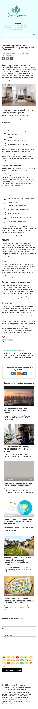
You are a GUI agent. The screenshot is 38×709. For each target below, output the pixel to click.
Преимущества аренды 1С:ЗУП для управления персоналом (18, 484)
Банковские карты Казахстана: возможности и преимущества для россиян (18, 521)
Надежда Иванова (10, 351)
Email (4, 628)
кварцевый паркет (28, 181)
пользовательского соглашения (12, 699)
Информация (26, 53)
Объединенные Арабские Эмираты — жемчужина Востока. (15, 410)
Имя (3, 622)
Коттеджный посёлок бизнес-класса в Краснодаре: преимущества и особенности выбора (18, 561)
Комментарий (7, 635)
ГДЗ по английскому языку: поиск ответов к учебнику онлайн (16, 449)
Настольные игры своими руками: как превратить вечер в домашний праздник (19, 600)
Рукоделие (16, 23)
